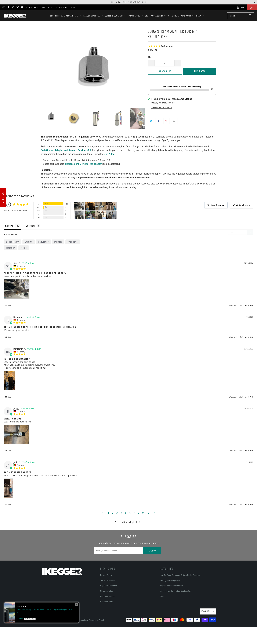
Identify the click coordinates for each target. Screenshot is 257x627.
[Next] (142, 65)
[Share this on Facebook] (159, 121)
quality (28, 241)
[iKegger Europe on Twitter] (17, 7)
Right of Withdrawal (108, 585)
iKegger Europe (53, 620)
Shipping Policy (106, 591)
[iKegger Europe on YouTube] (22, 7)
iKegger (58, 241)
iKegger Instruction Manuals (171, 585)
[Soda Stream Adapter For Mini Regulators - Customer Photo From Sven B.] (79, 206)
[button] (65, 16)
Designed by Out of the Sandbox (74, 620)
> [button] (154, 512)
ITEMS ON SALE (48, 7)
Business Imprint (107, 596)
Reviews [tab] (9, 225)
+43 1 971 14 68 (32, 7)
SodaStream (12, 241)
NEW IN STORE (62, 7)
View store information (161, 107)
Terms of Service (107, 580)
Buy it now (199, 71)
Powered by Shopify (97, 620)
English (206, 611)
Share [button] (9, 305)
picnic (23, 247)
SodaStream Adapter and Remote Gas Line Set (66, 150)
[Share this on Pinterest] (166, 121)
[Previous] (43, 65)
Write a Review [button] (243, 205)
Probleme (72, 241)
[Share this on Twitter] (151, 121)
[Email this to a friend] (174, 121)
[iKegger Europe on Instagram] (13, 7)
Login (242, 7)
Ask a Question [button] (217, 205)
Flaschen (10, 247)
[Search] (250, 15)
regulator (43, 241)
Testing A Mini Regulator (170, 580)
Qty (149, 57)
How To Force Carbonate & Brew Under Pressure (180, 575)
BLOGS (73, 7)
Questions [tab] (30, 225)
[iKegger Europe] (15, 15)
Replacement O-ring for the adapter (83, 163)
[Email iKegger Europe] (3, 7)
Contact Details (106, 602)
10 (148, 512)
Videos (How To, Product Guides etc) (175, 591)
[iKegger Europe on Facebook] (8, 7)
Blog (161, 596)
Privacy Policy (106, 575)
